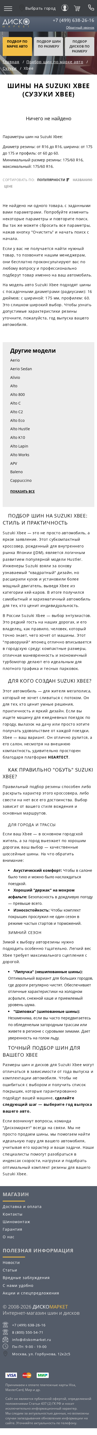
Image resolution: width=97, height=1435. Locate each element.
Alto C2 (16, 411)
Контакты (13, 1214)
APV (13, 463)
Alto (13, 385)
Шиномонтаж (16, 1221)
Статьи (10, 1270)
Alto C (15, 403)
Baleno (16, 471)
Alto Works (19, 454)
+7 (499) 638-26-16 (73, 20)
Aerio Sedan (21, 368)
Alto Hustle (20, 428)
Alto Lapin (19, 446)
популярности (51, 180)
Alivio (15, 377)
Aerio (15, 360)
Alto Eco (17, 420)
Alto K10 (17, 437)
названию (82, 180)
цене (8, 186)
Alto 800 (17, 394)
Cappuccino (21, 480)
